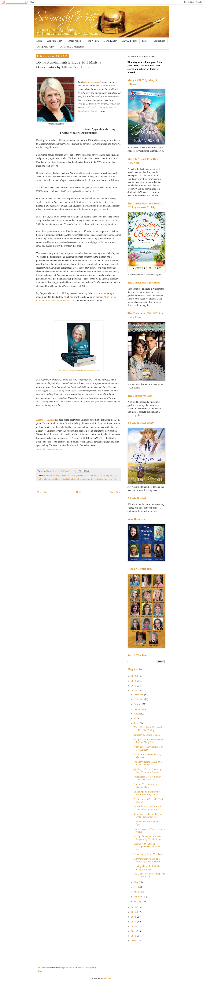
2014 (133, 916)
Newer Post (42, 492)
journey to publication (93, 478)
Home (39, 40)
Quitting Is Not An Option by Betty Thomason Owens (147, 771)
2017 (133, 690)
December (139, 694)
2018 (133, 685)
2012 (133, 926)
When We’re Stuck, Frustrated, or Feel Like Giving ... (147, 729)
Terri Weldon (92, 40)
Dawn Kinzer (110, 40)
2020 (133, 675)
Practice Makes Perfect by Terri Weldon (148, 800)
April (136, 886)
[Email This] (76, 471)
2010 (133, 935)
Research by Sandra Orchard (146, 734)
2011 (133, 931)
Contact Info (159, 40)
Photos (145, 40)
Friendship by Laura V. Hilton (147, 854)
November (139, 699)
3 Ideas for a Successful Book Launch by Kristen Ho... (147, 808)
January (138, 901)
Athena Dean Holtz (92, 81)
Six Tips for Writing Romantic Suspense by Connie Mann (147, 838)
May (136, 882)
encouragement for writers (88, 475)
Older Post (115, 492)
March (137, 891)
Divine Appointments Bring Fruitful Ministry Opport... (146, 793)
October (138, 704)
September (139, 708)
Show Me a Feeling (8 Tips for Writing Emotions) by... (147, 815)
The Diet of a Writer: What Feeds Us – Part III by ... (149, 875)
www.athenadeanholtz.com (49, 448)
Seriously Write (110, 478)
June (136, 723)
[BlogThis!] (79, 471)
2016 (133, 907)
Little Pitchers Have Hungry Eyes (146, 823)
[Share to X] (82, 471)
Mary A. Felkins (129, 40)
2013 (133, 921)
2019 (133, 680)
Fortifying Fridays (108, 475)
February (138, 896)
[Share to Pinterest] (88, 471)
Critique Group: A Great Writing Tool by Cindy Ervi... (148, 741)
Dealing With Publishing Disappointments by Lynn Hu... (146, 846)
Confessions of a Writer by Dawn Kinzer (149, 830)
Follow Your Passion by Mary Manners (147, 756)
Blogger (107, 978)
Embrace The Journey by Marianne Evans (145, 785)
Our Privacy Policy (46, 46)
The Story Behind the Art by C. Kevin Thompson (148, 763)
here (40, 971)
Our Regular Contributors (72, 46)
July (136, 718)
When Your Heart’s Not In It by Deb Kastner (148, 748)
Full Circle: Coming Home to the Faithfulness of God (78, 370)
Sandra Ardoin (74, 40)
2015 (133, 911)
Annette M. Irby (54, 40)
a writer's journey (51, 475)
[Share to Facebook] (85, 471)
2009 (133, 940)
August (137, 713)
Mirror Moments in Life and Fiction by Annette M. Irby (147, 860)
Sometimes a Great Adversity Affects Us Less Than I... (147, 778)
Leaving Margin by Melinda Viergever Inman (146, 867)
